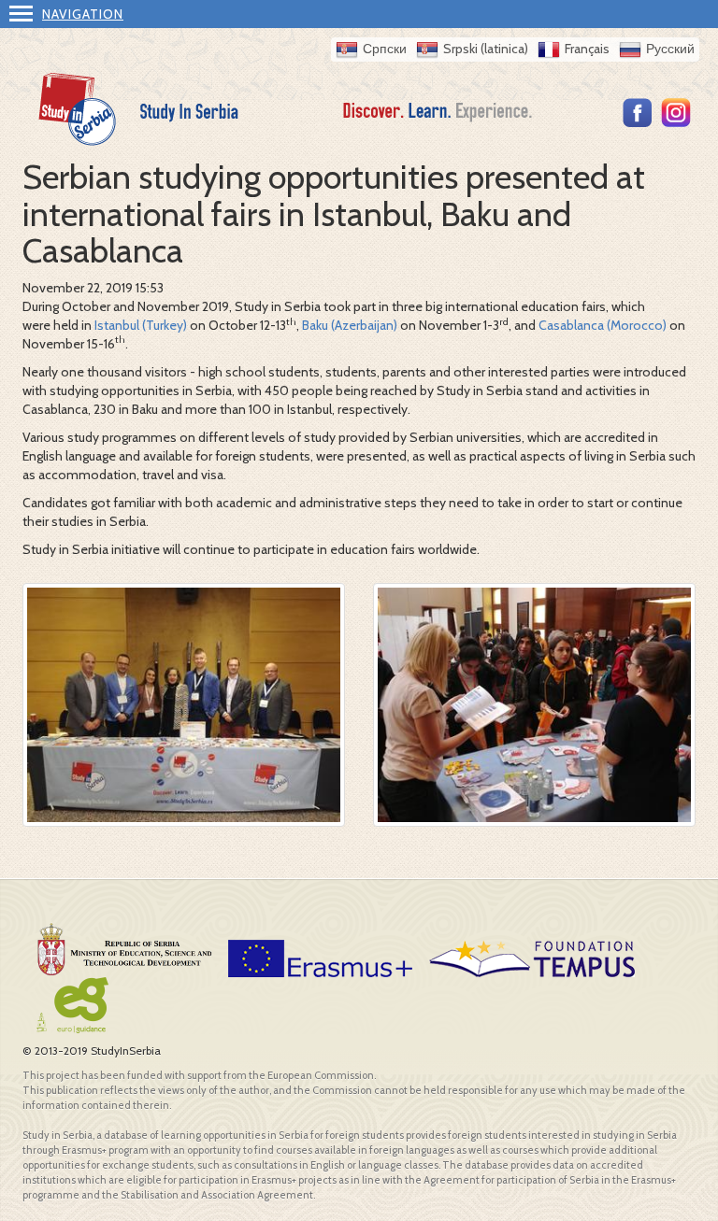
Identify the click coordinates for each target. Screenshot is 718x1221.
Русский (670, 48)
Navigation (82, 14)
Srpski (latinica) (485, 48)
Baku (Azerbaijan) (349, 325)
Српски (385, 48)
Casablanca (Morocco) (602, 325)
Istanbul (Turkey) (140, 325)
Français (587, 48)
